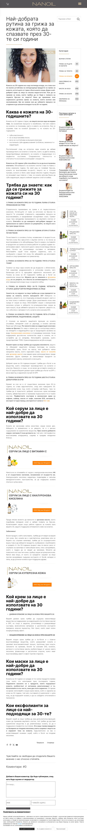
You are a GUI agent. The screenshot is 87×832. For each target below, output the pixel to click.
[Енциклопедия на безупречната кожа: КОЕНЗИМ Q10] (69, 152)
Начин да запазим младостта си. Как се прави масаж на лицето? (68, 143)
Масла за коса (68, 88)
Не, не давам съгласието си (44, 828)
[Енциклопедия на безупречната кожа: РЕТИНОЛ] (69, 123)
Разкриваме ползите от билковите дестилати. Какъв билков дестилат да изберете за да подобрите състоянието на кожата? (68, 175)
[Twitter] (14, 745)
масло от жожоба (48, 352)
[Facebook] (7, 745)
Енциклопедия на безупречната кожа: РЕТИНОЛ (67, 129)
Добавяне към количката (73, 223)
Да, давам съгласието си (26, 828)
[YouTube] (17, 745)
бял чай (46, 401)
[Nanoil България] (44, 4)
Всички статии (65, 59)
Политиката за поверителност (16, 812)
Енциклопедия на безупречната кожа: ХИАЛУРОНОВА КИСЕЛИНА (67, 193)
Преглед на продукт (42, 463)
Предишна (40, 742)
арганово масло (16, 354)
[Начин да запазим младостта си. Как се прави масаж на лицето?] (69, 137)
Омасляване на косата (68, 82)
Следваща (50, 742)
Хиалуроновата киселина (20, 333)
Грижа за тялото (68, 71)
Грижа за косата (68, 94)
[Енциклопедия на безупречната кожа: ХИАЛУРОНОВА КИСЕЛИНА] (69, 186)
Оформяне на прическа (68, 100)
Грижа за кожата (68, 76)
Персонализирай (60, 828)
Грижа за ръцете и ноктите (68, 65)
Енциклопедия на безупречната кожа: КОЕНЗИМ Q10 (67, 158)
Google (20, 823)
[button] (79, 3)
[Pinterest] (10, 745)
